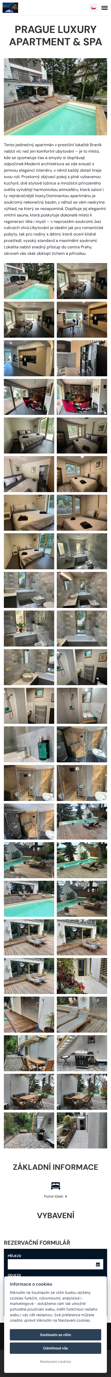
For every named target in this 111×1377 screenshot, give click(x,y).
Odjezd (14, 1275)
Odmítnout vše (55, 1348)
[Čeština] (93, 8)
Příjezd (14, 1256)
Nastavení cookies (55, 1361)
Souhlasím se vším (55, 1335)
